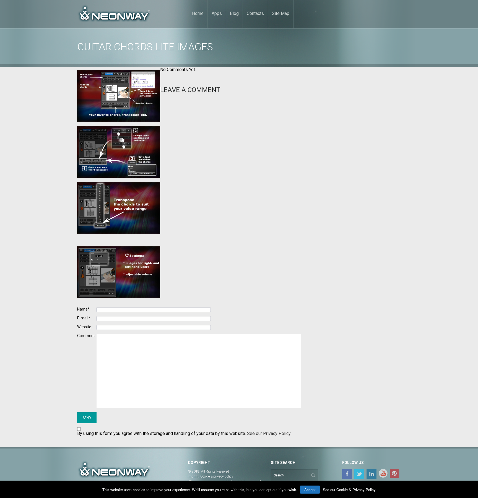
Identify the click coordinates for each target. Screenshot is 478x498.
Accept (310, 489)
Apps (217, 13)
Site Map (280, 13)
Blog (234, 13)
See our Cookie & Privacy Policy (349, 489)
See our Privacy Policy (269, 433)
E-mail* (83, 318)
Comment (86, 336)
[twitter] (359, 474)
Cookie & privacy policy (216, 476)
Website (84, 327)
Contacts (255, 13)
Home (198, 13)
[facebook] (347, 474)
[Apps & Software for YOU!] (113, 469)
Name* (83, 309)
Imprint (193, 476)
